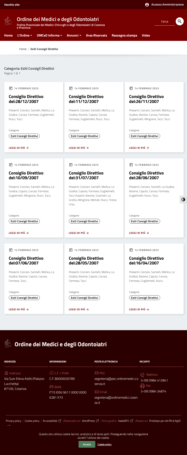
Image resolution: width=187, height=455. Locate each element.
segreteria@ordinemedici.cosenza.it (116, 400)
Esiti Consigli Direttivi (24, 136)
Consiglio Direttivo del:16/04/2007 (146, 260)
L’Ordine (23, 35)
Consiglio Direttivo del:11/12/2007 (86, 98)
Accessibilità (50, 421)
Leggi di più (17, 148)
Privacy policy (13, 421)
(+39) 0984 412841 (154, 380)
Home (8, 35)
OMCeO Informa (48, 35)
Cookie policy (105, 444)
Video (146, 35)
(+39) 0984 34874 (153, 391)
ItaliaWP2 (123, 421)
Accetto (87, 444)
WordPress (88, 421)
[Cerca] (180, 21)
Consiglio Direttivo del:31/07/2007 (86, 175)
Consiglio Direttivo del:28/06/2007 (146, 175)
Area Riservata (96, 35)
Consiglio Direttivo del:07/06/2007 (26, 260)
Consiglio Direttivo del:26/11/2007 (146, 98)
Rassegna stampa (124, 35)
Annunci (73, 35)
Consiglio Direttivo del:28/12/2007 (26, 98)
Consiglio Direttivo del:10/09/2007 (26, 175)
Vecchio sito (12, 4)
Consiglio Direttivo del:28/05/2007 (86, 260)
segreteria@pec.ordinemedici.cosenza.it (116, 381)
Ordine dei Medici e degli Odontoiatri (61, 344)
